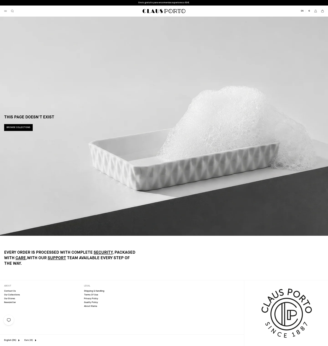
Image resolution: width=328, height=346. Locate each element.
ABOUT (7, 286)
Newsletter (10, 302)
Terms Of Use (91, 295)
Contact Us (10, 291)
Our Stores (9, 299)
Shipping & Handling (94, 291)
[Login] (315, 11)
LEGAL (87, 286)
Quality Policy (91, 302)
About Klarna (90, 306)
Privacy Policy (91, 299)
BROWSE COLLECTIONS (18, 127)
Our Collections (12, 295)
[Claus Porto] (164, 11)
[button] (5, 11)
